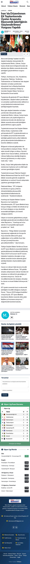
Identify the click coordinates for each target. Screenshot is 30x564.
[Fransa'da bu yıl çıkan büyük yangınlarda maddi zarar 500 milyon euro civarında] (7, 330)
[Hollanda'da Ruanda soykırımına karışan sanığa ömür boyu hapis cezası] (7, 345)
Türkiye (25, 555)
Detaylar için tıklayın (15, 443)
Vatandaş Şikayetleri (8, 555)
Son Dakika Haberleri (19, 543)
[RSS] (16, 527)
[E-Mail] (11, 317)
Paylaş (4, 53)
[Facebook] (13, 527)
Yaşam (16, 555)
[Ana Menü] (2, 2)
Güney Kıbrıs (13, 557)
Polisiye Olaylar (13, 6)
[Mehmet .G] (5, 315)
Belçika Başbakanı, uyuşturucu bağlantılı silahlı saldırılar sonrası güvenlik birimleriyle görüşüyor (7, 368)
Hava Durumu (21, 534)
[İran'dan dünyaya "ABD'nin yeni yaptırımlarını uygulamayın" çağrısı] (22, 345)
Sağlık (18, 557)
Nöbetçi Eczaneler (9, 534)
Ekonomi (22, 6)
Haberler (3, 10)
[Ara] (27, 2)
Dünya (10, 10)
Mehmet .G (13, 314)
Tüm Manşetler (8, 542)
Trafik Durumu (7, 538)
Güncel (3, 6)
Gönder (4, 395)
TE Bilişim (19, 561)
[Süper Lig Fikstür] (28, 449)
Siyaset (24, 553)
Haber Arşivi (7, 547)
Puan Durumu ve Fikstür (21, 538)
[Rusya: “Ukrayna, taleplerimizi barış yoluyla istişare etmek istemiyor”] (22, 361)
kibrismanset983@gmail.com (16, 521)
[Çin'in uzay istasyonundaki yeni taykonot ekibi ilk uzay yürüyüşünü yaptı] (22, 330)
